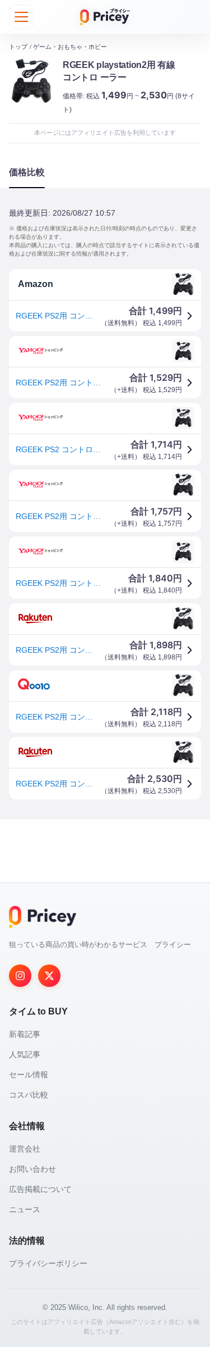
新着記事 (24, 1034)
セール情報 (28, 1074)
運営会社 (24, 1148)
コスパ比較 (28, 1094)
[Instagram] (20, 975)
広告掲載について (40, 1189)
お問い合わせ (32, 1168)
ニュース (24, 1209)
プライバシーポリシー (48, 1263)
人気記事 (24, 1054)
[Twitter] (49, 975)
